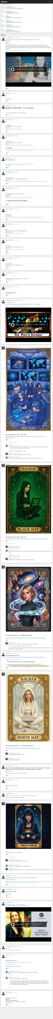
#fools (14, 877)
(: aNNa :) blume (11, 971)
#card (9, 112)
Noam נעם (10, 445)
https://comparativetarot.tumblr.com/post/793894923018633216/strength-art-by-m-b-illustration (24, 217)
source (11, 974)
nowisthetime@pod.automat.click (12, 300)
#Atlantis (14, 39)
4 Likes (9, 251)
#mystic (22, 773)
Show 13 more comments (11, 442)
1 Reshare (10, 253)
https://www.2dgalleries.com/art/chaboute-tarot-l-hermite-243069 (19, 197)
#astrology (9, 26)
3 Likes (9, 131)
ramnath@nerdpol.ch (10, 37)
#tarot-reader (19, 22)
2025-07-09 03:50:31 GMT (17, 659)
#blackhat (24, 538)
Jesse (7, 15)
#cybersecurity (8, 436)
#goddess (43, 638)
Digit (9, 549)
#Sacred (10, 905)
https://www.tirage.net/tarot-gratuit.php (13, 950)
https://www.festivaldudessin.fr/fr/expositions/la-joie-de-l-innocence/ (18, 962)
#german (16, 17)
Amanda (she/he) (9, 29)
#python (19, 17)
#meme (28, 657)
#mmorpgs (15, 8)
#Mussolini (17, 112)
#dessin (12, 966)
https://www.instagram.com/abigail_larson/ (15, 129)
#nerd (31, 657)
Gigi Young (17, 69)
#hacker (32, 436)
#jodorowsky (8, 773)
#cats (6, 12)
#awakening (29, 45)
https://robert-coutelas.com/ (11, 964)
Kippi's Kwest (17, 325)
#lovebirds (17, 12)
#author (13, 26)
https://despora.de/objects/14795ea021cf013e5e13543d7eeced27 (20, 795)
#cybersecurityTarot (9, 437)
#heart (25, 773)
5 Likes (9, 114)
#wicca (9, 8)
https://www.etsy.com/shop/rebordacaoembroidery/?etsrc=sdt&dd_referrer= (20, 164)
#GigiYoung (8, 40)
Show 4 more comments (10, 857)
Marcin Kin (8, 20)
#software (11, 797)
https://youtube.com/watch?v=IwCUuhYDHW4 (17, 50)
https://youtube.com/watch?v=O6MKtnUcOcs (17, 306)
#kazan (15, 773)
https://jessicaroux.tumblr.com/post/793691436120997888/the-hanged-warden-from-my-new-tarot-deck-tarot (27, 181)
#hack (36, 436)
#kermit (7, 893)
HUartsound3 (8, 105)
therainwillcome (9, 765)
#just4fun (37, 657)
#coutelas (16, 966)
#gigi (7, 42)
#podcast (19, 26)
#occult (10, 22)
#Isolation (18, 39)
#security (43, 436)
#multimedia (24, 638)
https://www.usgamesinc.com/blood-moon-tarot (16, 249)
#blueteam (29, 436)
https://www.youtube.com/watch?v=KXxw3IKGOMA (15, 904)
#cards (9, 165)
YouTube (21, 69)
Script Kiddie (8, 653)
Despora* (4, 2)
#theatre (16, 31)
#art (11, 31)
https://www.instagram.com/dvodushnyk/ (14, 233)
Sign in (50, 1)
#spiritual (25, 45)
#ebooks (15, 26)
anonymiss (8, 346)
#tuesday (13, 998)
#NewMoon (14, 905)
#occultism (13, 22)
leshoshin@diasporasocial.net (12, 946)
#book (12, 773)
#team (25, 436)
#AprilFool (13, 879)
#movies (13, 31)
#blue (23, 436)
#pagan (7, 879)
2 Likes (9, 282)
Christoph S (8, 93)
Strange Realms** (9, 6)
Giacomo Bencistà (9, 119)
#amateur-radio (8, 17)
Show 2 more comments (10, 543)
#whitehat (18, 657)
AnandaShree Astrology (19, 924)
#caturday (7, 98)
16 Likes (9, 968)
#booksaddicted (20, 8)
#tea (14, 12)
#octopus (9, 998)
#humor (33, 657)
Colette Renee (8, 24)
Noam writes (8, 875)
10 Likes (9, 854)
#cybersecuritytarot (30, 559)
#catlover (11, 8)
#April (9, 877)
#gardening (9, 12)
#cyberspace (19, 436)
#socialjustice (8, 31)
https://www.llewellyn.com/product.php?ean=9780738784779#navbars (20, 145)
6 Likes (9, 541)
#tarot (7, 8)
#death (11, 232)
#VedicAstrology (22, 905)
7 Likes (9, 100)
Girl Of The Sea (9, 992)
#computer (39, 436)
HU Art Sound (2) (9, 889)
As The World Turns (13, 644)
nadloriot (7, 955)
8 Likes (9, 1004)
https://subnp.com (29, 645)
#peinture (9, 966)
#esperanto (13, 17)
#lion (11, 216)
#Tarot (23, 39)
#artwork (43, 657)
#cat (17, 773)
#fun (9, 948)
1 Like (9, 88)
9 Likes (9, 750)
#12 (11, 112)
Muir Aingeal (8, 10)
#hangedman (10, 293)
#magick (7, 22)
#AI (21, 39)
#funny (13, 302)
